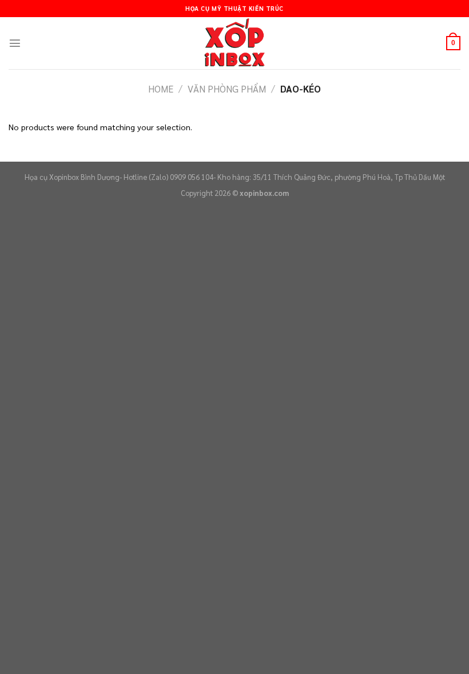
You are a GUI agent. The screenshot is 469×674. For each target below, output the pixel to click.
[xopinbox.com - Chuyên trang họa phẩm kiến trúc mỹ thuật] (234, 43)
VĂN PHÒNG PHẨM (227, 88)
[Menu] (15, 43)
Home (160, 88)
